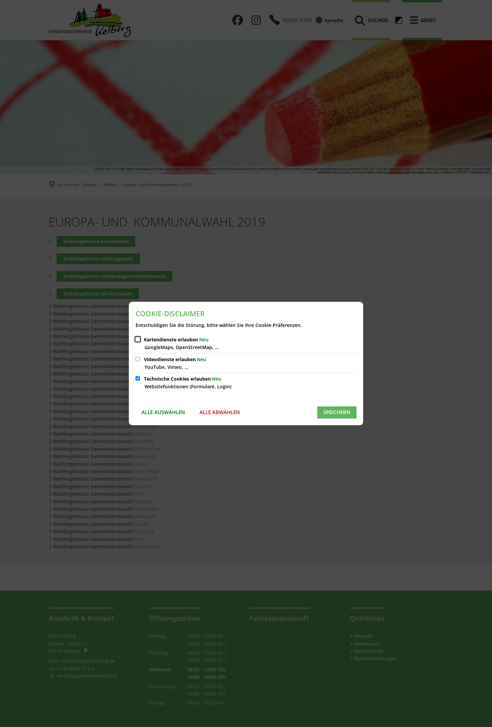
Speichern (336, 412)
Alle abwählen (219, 412)
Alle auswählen (163, 412)
